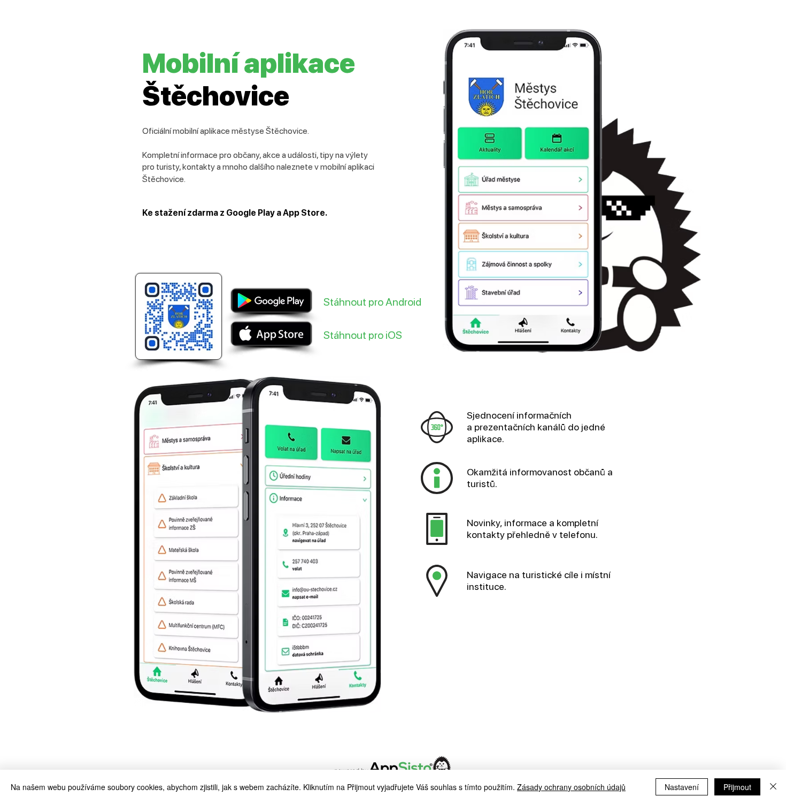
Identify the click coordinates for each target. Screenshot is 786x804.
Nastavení (682, 787)
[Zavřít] (773, 786)
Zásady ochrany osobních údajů (571, 787)
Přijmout (737, 787)
